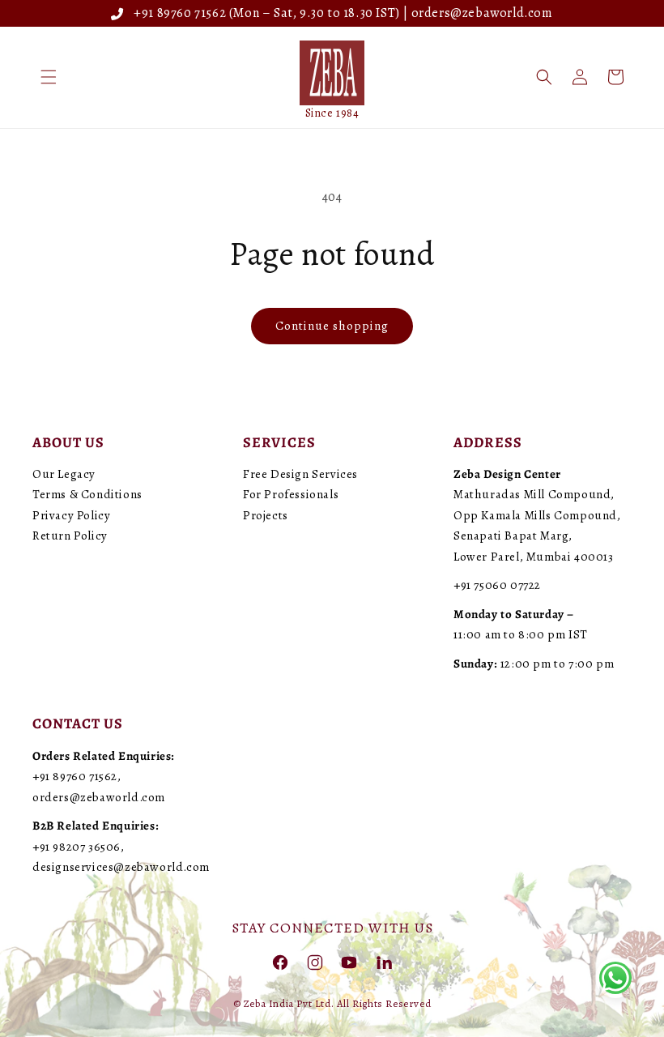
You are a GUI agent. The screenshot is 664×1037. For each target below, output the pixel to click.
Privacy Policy (71, 515)
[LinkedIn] (384, 961)
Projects (265, 515)
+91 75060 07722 (497, 585)
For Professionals (290, 494)
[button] (48, 77)
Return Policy (70, 535)
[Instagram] (315, 961)
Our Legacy (64, 474)
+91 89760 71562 (177, 13)
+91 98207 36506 (76, 847)
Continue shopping (332, 326)
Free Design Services (300, 474)
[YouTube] (349, 961)
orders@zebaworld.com (482, 13)
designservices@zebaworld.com (121, 867)
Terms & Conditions (87, 494)
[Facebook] (280, 961)
